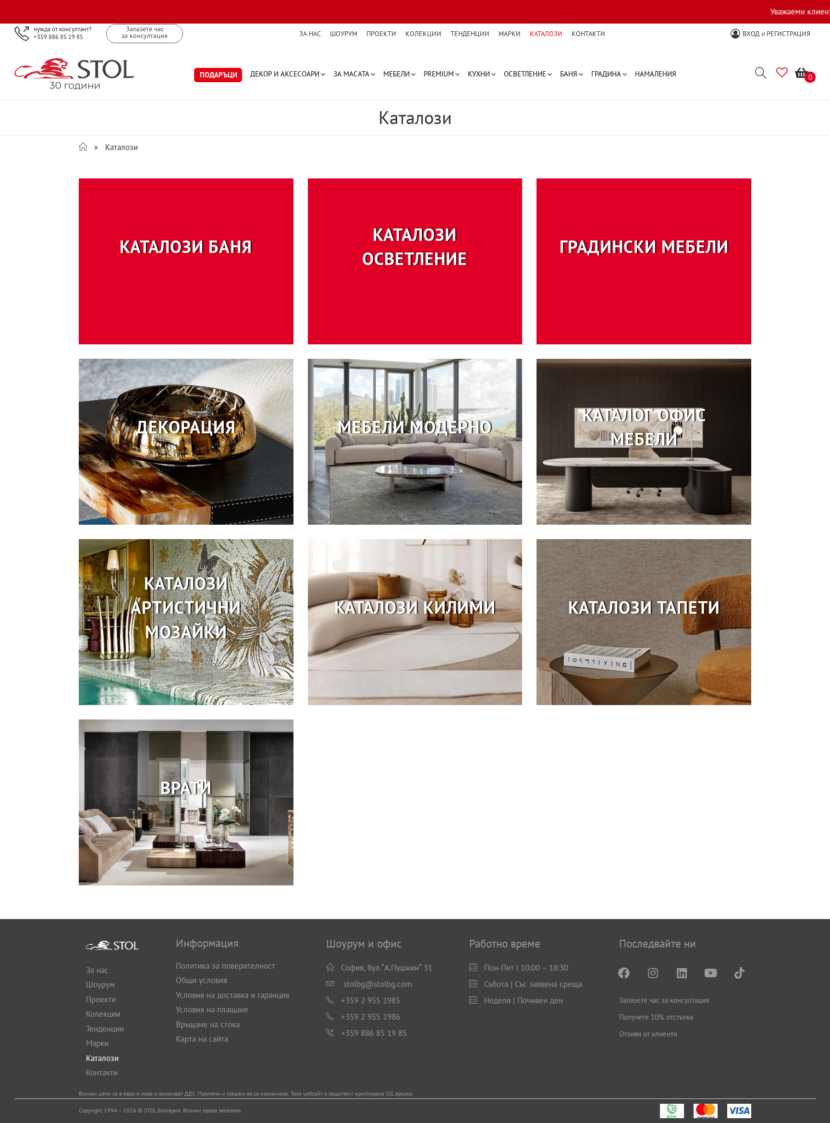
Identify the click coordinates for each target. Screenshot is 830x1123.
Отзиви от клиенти (648, 1033)
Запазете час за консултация (664, 1000)
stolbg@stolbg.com (377, 984)
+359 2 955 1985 (370, 1000)
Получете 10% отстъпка (656, 1017)
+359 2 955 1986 (370, 1016)
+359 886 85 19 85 (58, 36)
